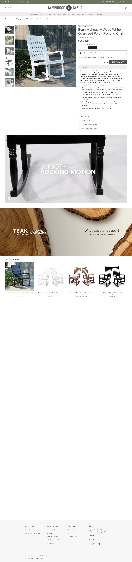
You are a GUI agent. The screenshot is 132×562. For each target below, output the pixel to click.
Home (7, 19)
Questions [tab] (29, 336)
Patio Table (61, 14)
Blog (69, 533)
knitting (54, 346)
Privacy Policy (39, 558)
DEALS (99, 14)
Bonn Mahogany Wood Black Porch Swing (25, 382)
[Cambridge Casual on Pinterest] (96, 544)
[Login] (122, 8)
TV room (34, 346)
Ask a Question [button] (96, 322)
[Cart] (126, 8)
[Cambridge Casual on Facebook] (90, 544)
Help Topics (50, 533)
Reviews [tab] (15, 336)
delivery (24, 346)
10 (78, 525)
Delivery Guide (72, 536)
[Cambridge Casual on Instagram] (93, 544)
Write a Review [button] (113, 322)
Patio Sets (71, 14)
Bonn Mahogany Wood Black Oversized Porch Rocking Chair (30, 419)
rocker (16, 346)
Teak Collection (36, 14)
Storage (80, 14)
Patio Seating (50, 14)
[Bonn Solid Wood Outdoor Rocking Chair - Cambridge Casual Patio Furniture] (82, 48)
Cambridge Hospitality (32, 533)
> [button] (82, 525)
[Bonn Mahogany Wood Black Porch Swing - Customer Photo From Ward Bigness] (62, 323)
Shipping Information (53, 540)
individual (44, 346)
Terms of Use (29, 558)
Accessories (90, 14)
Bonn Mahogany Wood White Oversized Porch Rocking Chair (31, 517)
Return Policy (51, 543)
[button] (9, 86)
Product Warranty (52, 536)
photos (16, 349)
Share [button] (16, 386)
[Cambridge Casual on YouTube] (99, 544)
